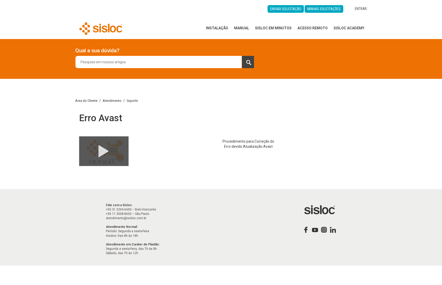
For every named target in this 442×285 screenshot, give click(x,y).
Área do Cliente (86, 101)
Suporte (132, 101)
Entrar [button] (361, 9)
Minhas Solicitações (324, 9)
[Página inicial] (101, 28)
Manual (241, 28)
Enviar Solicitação (285, 9)
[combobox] (164, 62)
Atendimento (112, 101)
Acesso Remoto (312, 28)
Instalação (217, 28)
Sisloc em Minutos (273, 28)
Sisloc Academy (349, 28)
